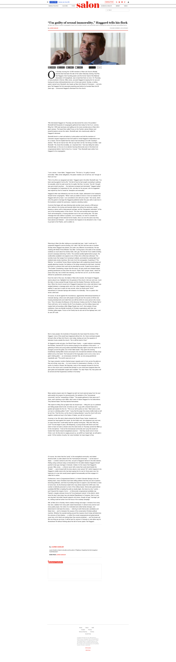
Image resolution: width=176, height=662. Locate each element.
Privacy (90, 629)
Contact (83, 629)
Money (118, 6)
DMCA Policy (88, 650)
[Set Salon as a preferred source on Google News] (92, 67)
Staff (93, 627)
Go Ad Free (88, 634)
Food (73, 6)
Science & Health (106, 6)
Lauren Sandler (53, 28)
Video (125, 6)
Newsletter (109, 2)
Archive (92, 631)
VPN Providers (88, 647)
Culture (65, 6)
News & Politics (53, 6)
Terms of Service (83, 631)
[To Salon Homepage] (88, 5)
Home (80, 627)
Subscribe (53, 2)
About (86, 627)
